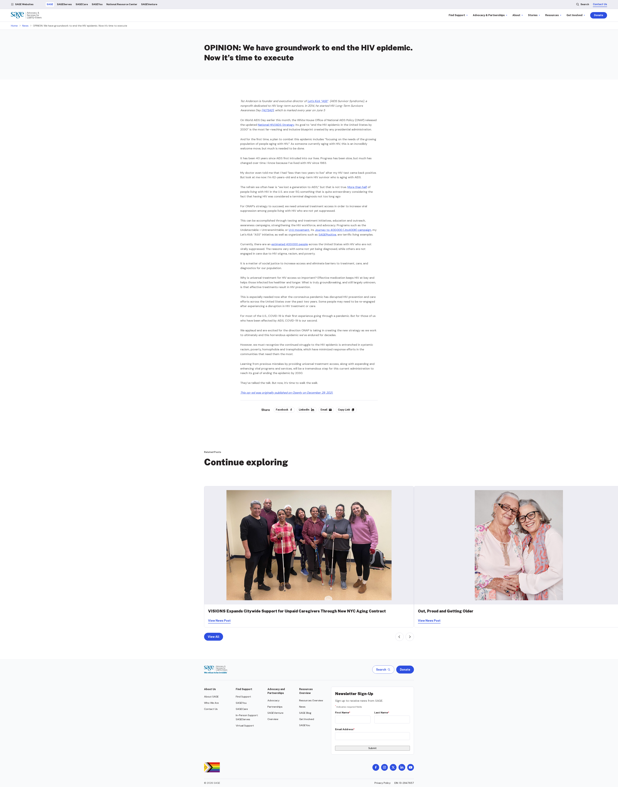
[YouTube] (410, 767)
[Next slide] (410, 637)
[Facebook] (375, 767)
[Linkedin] (401, 767)
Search (585, 4)
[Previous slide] (399, 637)
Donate (598, 15)
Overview (272, 719)
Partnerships (274, 706)
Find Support (244, 689)
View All (213, 636)
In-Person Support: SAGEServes (247, 717)
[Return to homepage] (215, 669)
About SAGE (211, 696)
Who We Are (211, 703)
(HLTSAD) (268, 110)
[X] (393, 767)
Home (14, 25)
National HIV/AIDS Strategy (276, 125)
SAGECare (242, 709)
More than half (357, 187)
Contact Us (600, 4)
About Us (210, 689)
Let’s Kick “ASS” (318, 101)
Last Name (381, 712)
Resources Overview (306, 691)
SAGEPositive (327, 235)
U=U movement (299, 230)
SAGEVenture (275, 713)
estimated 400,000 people (289, 244)
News (25, 25)
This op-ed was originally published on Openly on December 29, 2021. (286, 393)
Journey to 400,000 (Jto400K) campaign (343, 230)
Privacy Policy (383, 783)
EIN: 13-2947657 (404, 783)
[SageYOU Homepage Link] (26, 15)
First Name (342, 712)
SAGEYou (241, 703)
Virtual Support (245, 725)
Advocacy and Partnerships (276, 691)
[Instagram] (384, 767)
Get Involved (306, 719)
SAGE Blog (305, 713)
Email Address (344, 729)
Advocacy (273, 700)
